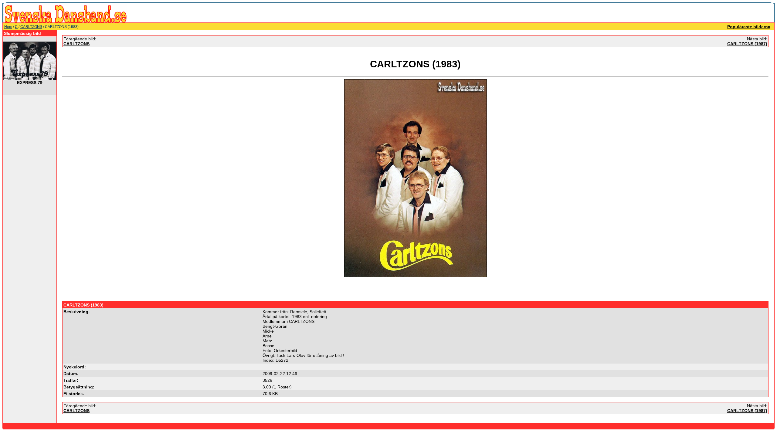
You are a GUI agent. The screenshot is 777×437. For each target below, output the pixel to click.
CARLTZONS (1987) (747, 43)
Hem (8, 27)
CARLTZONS (31, 27)
